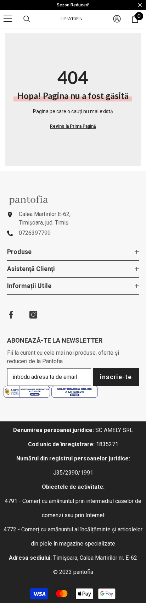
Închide (139, 5)
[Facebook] (10, 314)
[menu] (8, 19)
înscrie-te (116, 377)
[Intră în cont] (117, 18)
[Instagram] (33, 314)
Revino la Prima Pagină (73, 126)
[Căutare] (27, 19)
